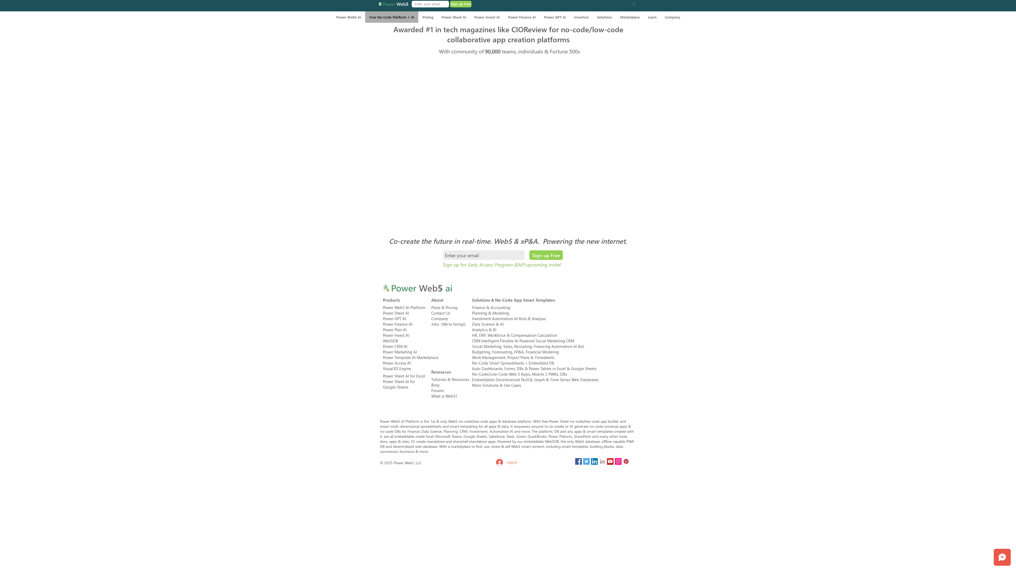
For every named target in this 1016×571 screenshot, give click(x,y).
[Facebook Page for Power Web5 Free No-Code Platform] (578, 461)
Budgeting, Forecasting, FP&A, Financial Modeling (515, 351)
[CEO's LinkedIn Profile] (602, 461)
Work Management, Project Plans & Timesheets (513, 357)
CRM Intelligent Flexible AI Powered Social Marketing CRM (523, 340)
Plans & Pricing (444, 307)
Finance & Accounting (491, 307)
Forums (437, 390)
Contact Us (440, 313)
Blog (435, 385)
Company (439, 318)
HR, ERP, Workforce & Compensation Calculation (514, 335)
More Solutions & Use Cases (496, 385)
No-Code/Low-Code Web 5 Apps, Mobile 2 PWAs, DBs (519, 374)
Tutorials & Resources (450, 379)
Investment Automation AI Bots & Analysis (509, 318)
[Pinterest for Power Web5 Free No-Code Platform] (626, 461)
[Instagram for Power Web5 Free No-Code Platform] (618, 461)
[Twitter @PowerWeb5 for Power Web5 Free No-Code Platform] (586, 461)
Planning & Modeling (490, 313)
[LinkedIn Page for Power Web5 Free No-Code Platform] (594, 461)
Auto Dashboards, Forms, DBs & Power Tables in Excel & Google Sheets (534, 368)
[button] (634, 4)
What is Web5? (444, 396)
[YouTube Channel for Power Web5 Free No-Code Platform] (610, 461)
